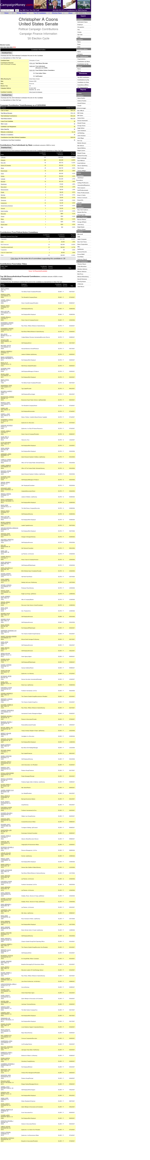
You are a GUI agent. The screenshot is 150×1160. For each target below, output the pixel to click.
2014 (8, 47)
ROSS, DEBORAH (5, 921)
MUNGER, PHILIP (5, 613)
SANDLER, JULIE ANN (6, 739)
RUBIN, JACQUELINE (6, 870)
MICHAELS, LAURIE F (6, 391)
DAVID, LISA (4, 551)
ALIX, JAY (3, 545)
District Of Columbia (6, 165)
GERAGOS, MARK (5, 533)
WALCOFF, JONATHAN (7, 1046)
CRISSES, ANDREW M (7, 693)
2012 (4, 47)
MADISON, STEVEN (6, 471)
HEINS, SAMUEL (5, 448)
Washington (4, 184)
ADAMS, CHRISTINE (6, 756)
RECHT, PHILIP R (5, 1029)
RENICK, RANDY (5, 305)
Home (6, 13)
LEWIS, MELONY (5, 647)
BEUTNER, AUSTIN (6, 345)
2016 (11, 47)
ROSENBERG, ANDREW (7, 322)
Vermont (3, 208)
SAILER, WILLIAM (5, 670)
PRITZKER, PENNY (6, 750)
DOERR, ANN (4, 408)
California (3, 157)
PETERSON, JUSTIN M (7, 955)
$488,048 (32, 66)
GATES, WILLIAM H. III (7, 568)
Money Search (22, 13)
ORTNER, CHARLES (6, 585)
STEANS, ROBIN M (6, 835)
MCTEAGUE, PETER (6, 676)
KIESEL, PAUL (4, 682)
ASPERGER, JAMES (6, 454)
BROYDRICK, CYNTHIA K (7, 1138)
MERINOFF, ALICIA (6, 950)
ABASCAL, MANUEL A (6, 351)
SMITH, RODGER (5, 927)
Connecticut (4, 203)
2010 (1, 47)
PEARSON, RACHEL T (6, 716)
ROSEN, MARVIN (5, 1058)
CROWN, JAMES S (6, 300)
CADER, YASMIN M (6, 465)
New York (3, 162)
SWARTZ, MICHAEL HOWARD (9, 636)
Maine (2, 219)
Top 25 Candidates (40, 13)
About (70, 13)
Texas (2, 173)
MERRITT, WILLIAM (6, 733)
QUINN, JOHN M (5, 995)
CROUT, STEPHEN (6, 1132)
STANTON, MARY (5, 818)
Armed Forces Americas (7, 205)
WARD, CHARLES (5, 978)
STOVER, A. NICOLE (6, 898)
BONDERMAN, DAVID (6, 385)
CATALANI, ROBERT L (6, 944)
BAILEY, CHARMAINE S (7, 357)
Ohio (2, 227)
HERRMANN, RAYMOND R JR (8, 630)
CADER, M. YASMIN (6, 459)
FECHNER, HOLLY (5, 824)
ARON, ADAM (4, 607)
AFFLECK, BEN (5, 340)
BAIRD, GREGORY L (6, 938)
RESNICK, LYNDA (5, 294)
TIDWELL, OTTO (5, 1086)
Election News (57, 13)
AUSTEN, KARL (5, 1001)
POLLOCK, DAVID (5, 1081)
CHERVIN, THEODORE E (7, 710)
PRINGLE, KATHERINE (7, 779)
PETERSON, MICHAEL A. (7, 847)
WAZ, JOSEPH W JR (6, 1035)
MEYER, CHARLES (6, 522)
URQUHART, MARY (6, 488)
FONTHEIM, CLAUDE (6, 687)
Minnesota (3, 197)
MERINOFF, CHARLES (6, 699)
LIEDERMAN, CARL (6, 910)
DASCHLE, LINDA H (6, 761)
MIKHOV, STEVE (5, 590)
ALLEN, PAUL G (5, 436)
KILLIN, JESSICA (5, 801)
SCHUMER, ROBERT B (7, 704)
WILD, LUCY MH (5, 311)
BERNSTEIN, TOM (5, 1069)
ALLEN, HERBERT (5, 596)
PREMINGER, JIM (5, 1018)
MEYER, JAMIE (5, 374)
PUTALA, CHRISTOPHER (7, 773)
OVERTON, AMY (5, 841)
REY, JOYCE (4, 334)
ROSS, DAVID (4, 915)
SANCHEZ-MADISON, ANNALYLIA (9, 528)
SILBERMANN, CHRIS (6, 1041)
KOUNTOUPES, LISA (6, 830)
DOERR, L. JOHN (5, 414)
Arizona (2, 221)
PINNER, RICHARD (6, 1024)
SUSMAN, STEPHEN (6, 664)
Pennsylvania (4, 170)
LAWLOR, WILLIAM (6, 853)
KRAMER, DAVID (5, 989)
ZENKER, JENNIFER (6, 961)
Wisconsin (3, 213)
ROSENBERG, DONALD (7, 419)
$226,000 (32, 70)
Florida (2, 192)
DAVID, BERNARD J (6, 904)
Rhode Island (4, 224)
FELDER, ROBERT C (6, 972)
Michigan (3, 195)
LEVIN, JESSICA (5, 967)
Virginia (2, 176)
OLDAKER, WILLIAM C (6, 813)
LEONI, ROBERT (5, 579)
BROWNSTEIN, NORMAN (7, 397)
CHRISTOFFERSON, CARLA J (8, 984)
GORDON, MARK (5, 1007)
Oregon (2, 216)
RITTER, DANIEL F (6, 784)
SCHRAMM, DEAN (5, 368)
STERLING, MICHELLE (7, 425)
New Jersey (4, 186)
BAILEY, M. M (4, 362)
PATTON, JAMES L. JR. (7, 727)
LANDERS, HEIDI (5, 1012)
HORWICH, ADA (5, 1092)
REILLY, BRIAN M (5, 796)
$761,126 (32, 63)
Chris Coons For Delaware (35, 92)
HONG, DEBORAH (5, 892)
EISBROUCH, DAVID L (6, 1052)
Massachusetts (4, 189)
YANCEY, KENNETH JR (7, 1109)
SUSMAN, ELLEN (5, 659)
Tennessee (3, 200)
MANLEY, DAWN (5, 858)
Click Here (14, 258)
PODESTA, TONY (5, 767)
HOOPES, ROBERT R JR (7, 790)
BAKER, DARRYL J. (6, 864)
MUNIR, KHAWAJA (6, 744)
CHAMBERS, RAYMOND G (7, 1063)
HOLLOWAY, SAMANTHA (7, 539)
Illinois (2, 168)
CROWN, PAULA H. (6, 317)
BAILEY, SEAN (4, 505)
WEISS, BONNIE (5, 625)
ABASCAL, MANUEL (6, 493)
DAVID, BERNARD (5, 875)
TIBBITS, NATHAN (5, 1126)
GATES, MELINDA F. (6, 562)
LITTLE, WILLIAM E (6, 442)
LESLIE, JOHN (4, 1098)
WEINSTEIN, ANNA (6, 1075)
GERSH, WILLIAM (5, 653)
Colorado (3, 178)
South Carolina (4, 211)
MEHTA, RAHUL (5, 288)
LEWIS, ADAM (4, 642)
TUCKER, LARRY (5, 1115)
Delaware (3, 160)
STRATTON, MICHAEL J (7, 1121)
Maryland (3, 181)
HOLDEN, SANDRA (6, 573)
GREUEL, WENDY (5, 482)
